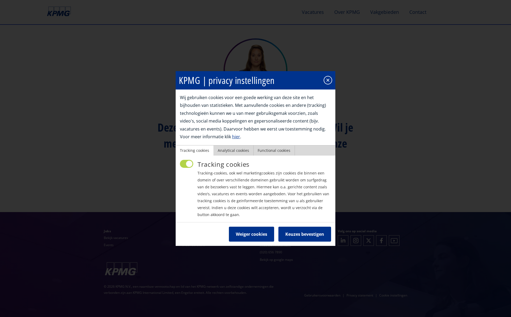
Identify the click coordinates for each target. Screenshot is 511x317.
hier (236, 137)
